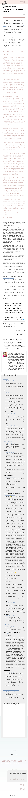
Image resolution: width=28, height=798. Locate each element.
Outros (4, 15)
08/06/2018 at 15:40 (10, 425)
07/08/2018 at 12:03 (10, 672)
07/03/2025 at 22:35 (10, 691)
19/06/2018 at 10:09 (10, 616)
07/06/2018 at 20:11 (10, 392)
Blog (14, 746)
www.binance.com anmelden (11, 690)
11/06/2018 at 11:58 (10, 495)
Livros (14, 767)
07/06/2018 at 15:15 (10, 380)
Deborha (5, 379)
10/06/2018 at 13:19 (10, 452)
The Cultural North (23, 796)
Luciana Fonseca (7, 625)
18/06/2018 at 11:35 (10, 602)
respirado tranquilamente (8, 278)
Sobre (14, 750)
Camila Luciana (7, 441)
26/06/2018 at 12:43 (10, 634)
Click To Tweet (19, 319)
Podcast (14, 769)
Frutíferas (14, 755)
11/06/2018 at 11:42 (10, 477)
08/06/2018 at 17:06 (10, 443)
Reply (24, 388)
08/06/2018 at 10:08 (10, 413)
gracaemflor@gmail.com (17, 779)
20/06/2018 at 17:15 (10, 626)
